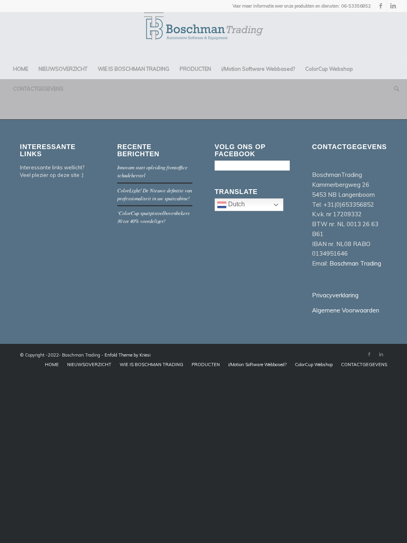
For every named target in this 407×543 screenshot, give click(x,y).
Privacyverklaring (335, 295)
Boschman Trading (355, 263)
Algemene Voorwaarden (345, 310)
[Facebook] (381, 6)
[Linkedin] (393, 6)
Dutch (236, 204)
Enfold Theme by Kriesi (128, 355)
